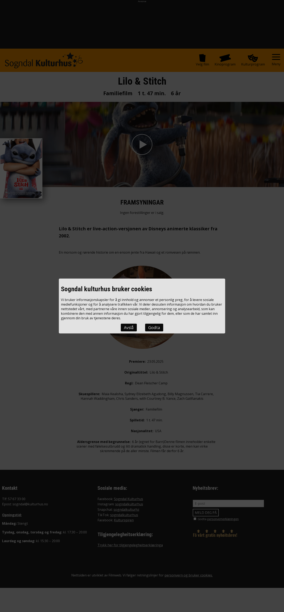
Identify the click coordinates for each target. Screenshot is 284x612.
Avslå (129, 327)
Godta (154, 327)
